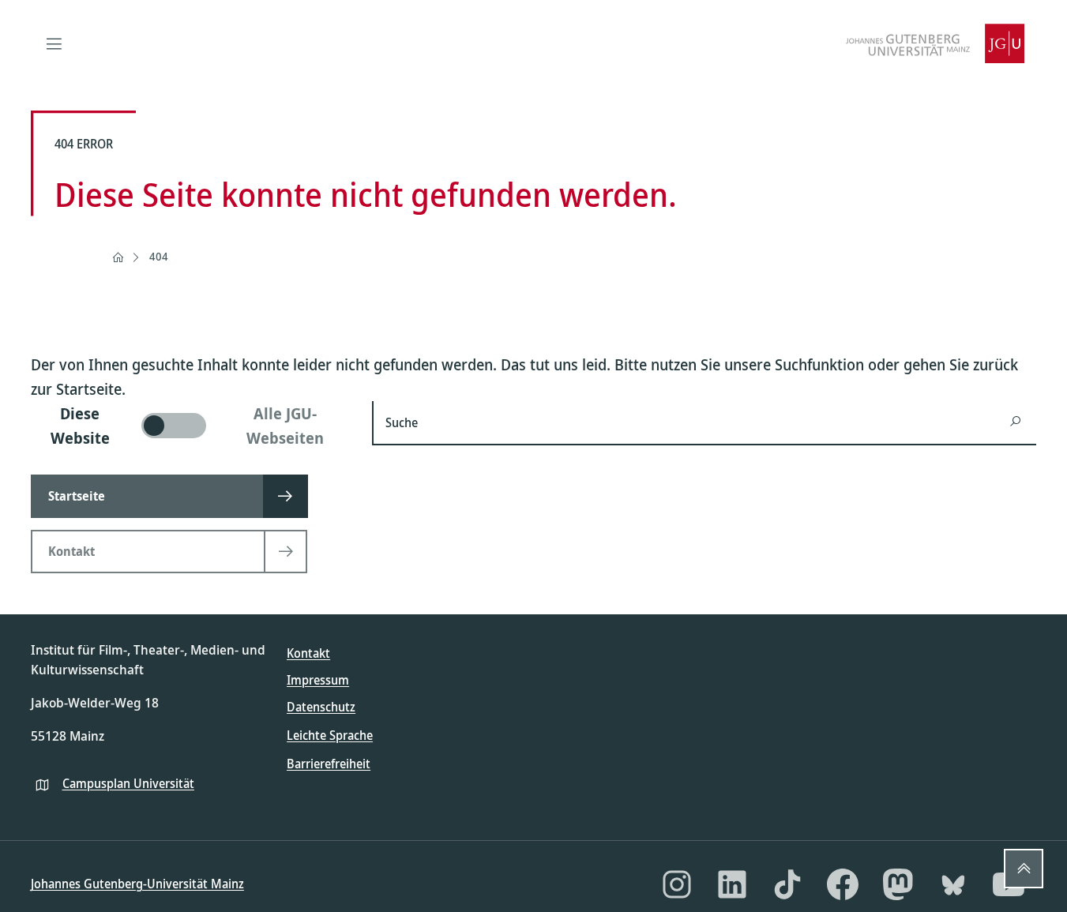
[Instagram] (677, 884)
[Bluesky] (953, 884)
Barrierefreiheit (328, 763)
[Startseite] (118, 257)
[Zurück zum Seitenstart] (1023, 868)
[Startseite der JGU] (935, 43)
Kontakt (308, 653)
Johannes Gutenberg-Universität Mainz (137, 883)
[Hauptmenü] (54, 43)
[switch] (192, 425)
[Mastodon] (898, 884)
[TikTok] (787, 884)
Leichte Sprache (330, 735)
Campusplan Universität (128, 783)
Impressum (318, 680)
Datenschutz (321, 706)
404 (158, 256)
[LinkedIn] (732, 884)
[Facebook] (842, 884)
